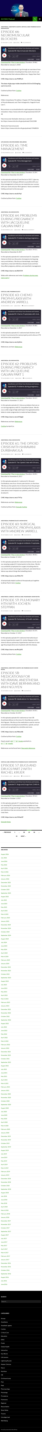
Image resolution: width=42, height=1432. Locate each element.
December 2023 (6, 967)
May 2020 (4, 1118)
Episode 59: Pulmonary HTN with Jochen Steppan (20, 603)
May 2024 (4, 949)
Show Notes (5, 28)
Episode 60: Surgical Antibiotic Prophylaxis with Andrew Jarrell (20, 527)
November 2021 (6, 1055)
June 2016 (4, 1284)
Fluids (3, 1343)
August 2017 (5, 1235)
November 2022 (6, 1013)
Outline (18, 90)
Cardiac (11, 596)
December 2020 (6, 1094)
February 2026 (5, 875)
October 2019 (5, 1143)
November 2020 (6, 1097)
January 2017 (5, 1259)
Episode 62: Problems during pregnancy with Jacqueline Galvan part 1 (19, 369)
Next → (23, 836)
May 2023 (4, 992)
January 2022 (5, 1048)
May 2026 (4, 865)
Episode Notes (6, 822)
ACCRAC (17, 42)
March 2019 (4, 1168)
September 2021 (6, 1062)
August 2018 (5, 1192)
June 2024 (4, 946)
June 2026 (4, 861)
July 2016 (4, 1281)
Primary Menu (39, 19)
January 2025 (5, 921)
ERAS (2, 1339)
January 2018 (5, 1217)
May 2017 (4, 1245)
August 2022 (5, 1023)
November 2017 (6, 1224)
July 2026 (4, 858)
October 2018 (5, 1185)
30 (34, 832)
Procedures (4, 1396)
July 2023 (4, 985)
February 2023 (5, 1002)
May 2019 (4, 1161)
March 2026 (4, 872)
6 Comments (28, 378)
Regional (3, 1403)
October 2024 (5, 932)
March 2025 (4, 914)
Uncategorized (14, 142)
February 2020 (5, 1129)
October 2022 (5, 1016)
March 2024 (4, 956)
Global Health (5, 1346)
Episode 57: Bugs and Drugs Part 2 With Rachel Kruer (18, 768)
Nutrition (4, 1371)
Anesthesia (4, 27)
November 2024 (6, 928)
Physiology (4, 1392)
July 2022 (4, 1027)
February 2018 (5, 1214)
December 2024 (6, 925)
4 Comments (26, 776)
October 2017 (5, 1228)
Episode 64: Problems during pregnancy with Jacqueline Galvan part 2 (19, 220)
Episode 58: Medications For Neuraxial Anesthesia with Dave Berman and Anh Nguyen (20, 680)
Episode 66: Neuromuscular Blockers (15, 35)
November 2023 (6, 970)
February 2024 (5, 960)
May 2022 (4, 1034)
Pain (10, 440)
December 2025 (6, 882)
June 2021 (4, 1073)
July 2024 (4, 942)
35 (16, 836)
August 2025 (5, 896)
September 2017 (6, 1231)
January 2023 (5, 1006)
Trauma (3, 1413)
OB (10, 212)
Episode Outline (21, 507)
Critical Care (25, 27)
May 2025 (4, 907)
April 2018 (4, 1207)
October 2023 (5, 974)
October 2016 (5, 1270)
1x (13, 56)
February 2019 (5, 1171)
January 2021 (5, 1090)
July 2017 (4, 1238)
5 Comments (27, 454)
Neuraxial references (28, 748)
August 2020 (5, 1108)
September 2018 (6, 1189)
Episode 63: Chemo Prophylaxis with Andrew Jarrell (16, 298)
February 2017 (5, 1256)
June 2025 (4, 903)
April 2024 (4, 953)
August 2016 (5, 1277)
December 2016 (6, 1263)
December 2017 (6, 1221)
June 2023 (4, 988)
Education (4, 1336)
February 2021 (5, 1087)
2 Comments (27, 690)
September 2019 (6, 1147)
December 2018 (6, 1178)
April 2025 (4, 910)
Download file (5, 62)
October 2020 (5, 1101)
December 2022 (6, 1009)
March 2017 (4, 1252)
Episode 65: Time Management (14, 147)
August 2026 (5, 854)
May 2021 (4, 1076)
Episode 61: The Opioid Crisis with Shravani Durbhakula (19, 446)
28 (24, 832)
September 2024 (6, 935)
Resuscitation (5, 1406)
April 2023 (4, 995)
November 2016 (6, 1267)
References (18, 347)
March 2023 (4, 999)
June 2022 (4, 1030)
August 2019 (5, 1150)
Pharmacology (35, 27)
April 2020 (4, 1122)
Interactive (14, 762)
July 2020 (4, 1111)
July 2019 (4, 1154)
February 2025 (5, 918)
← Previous (6, 832)
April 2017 (4, 1249)
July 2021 (4, 1069)
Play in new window (18, 62)
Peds (2, 1385)
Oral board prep (6, 1378)
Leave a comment (28, 229)
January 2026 (5, 879)
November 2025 (6, 886)
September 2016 (6, 1274)
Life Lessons (5, 142)
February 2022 (5, 1044)
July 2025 (4, 900)
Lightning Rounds (6, 1361)
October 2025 (5, 889)
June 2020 (4, 1115)
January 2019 (5, 1175)
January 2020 (5, 1133)
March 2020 (4, 1126)
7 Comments (27, 611)
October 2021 (5, 1059)
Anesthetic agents (15, 27)
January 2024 (5, 963)
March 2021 (4, 1083)
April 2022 (4, 1037)
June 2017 (4, 1242)
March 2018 (4, 1210)
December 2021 (6, 1051)
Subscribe (31, 59)
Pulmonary (27, 596)
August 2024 (5, 939)
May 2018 (4, 1203)
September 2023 (6, 977)
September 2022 (6, 1020)
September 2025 (6, 893)
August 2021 (5, 1066)
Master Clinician (6, 1364)
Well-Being (23, 142)
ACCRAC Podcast (8, 19)
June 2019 (4, 1157)
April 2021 (4, 1080)
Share (38, 59)
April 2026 (4, 868)
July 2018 (4, 1196)
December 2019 (6, 1136)
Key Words (4, 1354)
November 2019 (6, 1140)
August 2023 (5, 981)
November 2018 (6, 1182)
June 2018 (4, 1200)
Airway (3, 1318)
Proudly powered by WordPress (9, 1429)
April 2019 (4, 1164)
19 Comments (26, 42)
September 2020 (6, 1104)
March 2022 (4, 1041)
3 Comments (28, 152)
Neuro (3, 1368)
